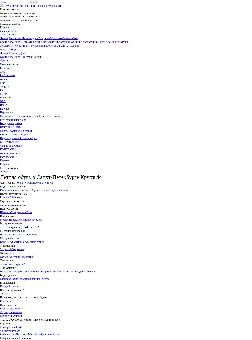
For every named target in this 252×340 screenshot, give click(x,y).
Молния (38, 271)
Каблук (4, 286)
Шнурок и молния (23, 271)
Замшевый (62, 190)
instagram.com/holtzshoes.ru (15, 338)
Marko (3, 93)
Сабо (75, 38)
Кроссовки (63, 41)
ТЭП (3, 227)
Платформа (21, 278)
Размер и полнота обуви (14, 134)
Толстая (44, 278)
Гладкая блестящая (21, 190)
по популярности (30, 182)
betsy (3, 82)
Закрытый (6, 249)
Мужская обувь (9, 49)
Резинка (67, 271)
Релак (30, 227)
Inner (3, 90)
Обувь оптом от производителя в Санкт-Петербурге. (30, 116)
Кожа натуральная (10, 241)
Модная (4, 219)
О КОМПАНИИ (9, 141)
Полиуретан (13, 227)
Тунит (23, 227)
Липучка (57, 271)
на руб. (11, 327)
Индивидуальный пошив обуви (18, 138)
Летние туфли (30, 38)
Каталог (4, 27)
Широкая (5, 212)
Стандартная (18, 212)
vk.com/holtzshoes (10, 330)
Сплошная (34, 278)
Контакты (5, 301)
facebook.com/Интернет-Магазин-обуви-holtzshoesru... (31, 334)
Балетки (67, 38)
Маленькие (16, 197)
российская (6, 205)
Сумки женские (9, 64)
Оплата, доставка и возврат (16, 130)
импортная (19, 205)
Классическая (34, 219)
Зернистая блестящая (44, 190)
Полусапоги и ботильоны (43, 45)
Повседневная (17, 219)
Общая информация (11, 145)
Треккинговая (8, 34)
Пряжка (47, 271)
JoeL (2, 71)
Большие (5, 197)
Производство (8, 304)
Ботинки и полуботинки (84, 41)
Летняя (4, 38)
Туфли (125, 41)
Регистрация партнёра (13, 119)
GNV (3, 101)
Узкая (29, 212)
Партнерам (6, 112)
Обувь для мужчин (11, 315)
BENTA (4, 108)
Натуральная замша (32, 241)
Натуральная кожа (10, 234)
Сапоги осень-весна (110, 41)
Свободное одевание (84, 271)
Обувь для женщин (11, 312)
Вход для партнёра (11, 123)
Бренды (4, 68)
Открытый (18, 249)
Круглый (14, 256)
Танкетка (14, 286)
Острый (4, 256)
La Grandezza (7, 75)
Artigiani (5, 86)
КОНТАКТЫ (8, 149)
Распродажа (7, 156)
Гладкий (5, 190)
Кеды (24, 41)
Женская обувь (8, 30)
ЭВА (36, 227)
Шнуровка (6, 271)
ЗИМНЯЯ (6, 45)
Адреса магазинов (10, 153)
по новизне (46, 182)
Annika (4, 78)
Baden (3, 104)
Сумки (4, 60)
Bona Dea (5, 97)
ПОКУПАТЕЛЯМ (10, 127)
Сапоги (74, 45)
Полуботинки (20, 45)
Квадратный (27, 256)
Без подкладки (29, 234)
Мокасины (56, 38)
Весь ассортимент (10, 308)
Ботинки (64, 45)
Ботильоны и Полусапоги (42, 41)
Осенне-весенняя (10, 41)
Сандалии (44, 38)
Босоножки (15, 38)
